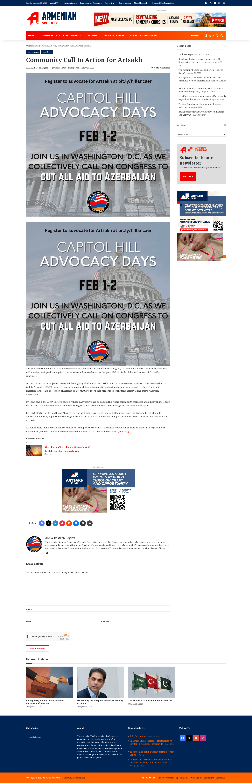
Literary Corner (112, 35)
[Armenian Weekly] (51, 18)
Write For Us (196, 777)
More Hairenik (140, 3)
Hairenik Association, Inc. (74, 777)
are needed (70, 427)
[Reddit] (69, 523)
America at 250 (148, 35)
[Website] (47, 553)
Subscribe (194, 35)
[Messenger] (76, 523)
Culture (61, 35)
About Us (54, 3)
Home (31, 45)
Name (29, 609)
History (161, 777)
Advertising (110, 3)
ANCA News (50, 45)
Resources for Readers (90, 3)
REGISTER (188, 176)
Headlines (46, 52)
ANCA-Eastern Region (38, 68)
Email (29, 621)
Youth (130, 35)
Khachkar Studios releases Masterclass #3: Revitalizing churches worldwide (151, 742)
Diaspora (45, 35)
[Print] (90, 523)
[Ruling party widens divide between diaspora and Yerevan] (49, 682)
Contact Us (220, 777)
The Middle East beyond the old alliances (150, 700)
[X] (48, 523)
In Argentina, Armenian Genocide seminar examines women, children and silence (151, 761)
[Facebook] (42, 523)
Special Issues (182, 777)
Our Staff (170, 777)
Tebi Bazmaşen (185, 54)
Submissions (69, 3)
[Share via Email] (83, 523)
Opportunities (124, 3)
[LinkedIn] (55, 523)
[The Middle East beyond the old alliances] (151, 682)
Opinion (76, 35)
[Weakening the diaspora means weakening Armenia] (100, 682)
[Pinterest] (62, 523)
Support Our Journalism (163, 3)
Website (105, 621)
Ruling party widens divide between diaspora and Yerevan (45, 702)
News (31, 35)
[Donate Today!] (98, 490)
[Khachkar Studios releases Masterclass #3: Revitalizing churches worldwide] (34, 450)
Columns (92, 35)
